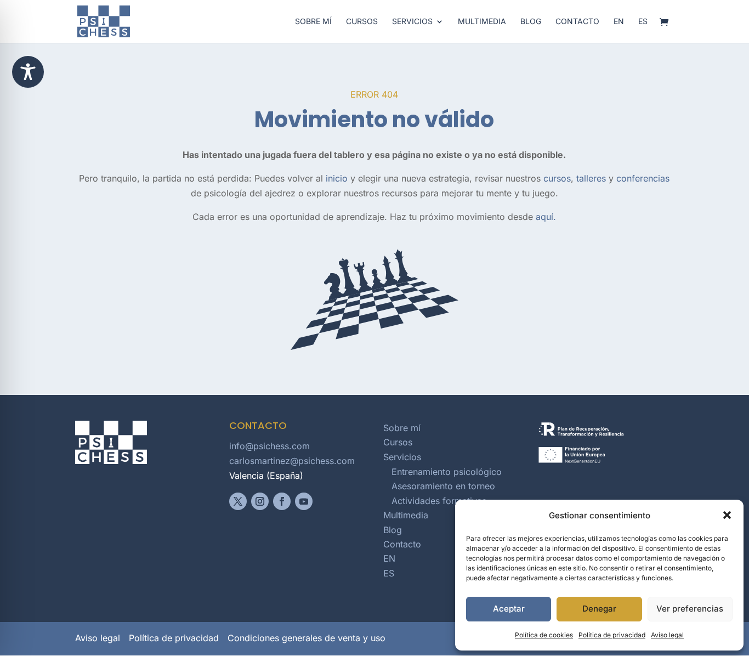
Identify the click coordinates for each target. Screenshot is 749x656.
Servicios (412, 22)
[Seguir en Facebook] (282, 501)
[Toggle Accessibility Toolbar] (28, 72)
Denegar (599, 608)
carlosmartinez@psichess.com (292, 460)
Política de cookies (544, 635)
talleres (591, 178)
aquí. (546, 216)
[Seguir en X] (238, 501)
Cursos (362, 22)
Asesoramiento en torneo (443, 485)
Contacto (577, 22)
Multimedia (482, 22)
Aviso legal (667, 635)
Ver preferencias (689, 608)
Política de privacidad (611, 635)
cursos (557, 178)
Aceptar (509, 608)
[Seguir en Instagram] (260, 501)
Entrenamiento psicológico (446, 471)
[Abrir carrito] (667, 22)
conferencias (642, 178)
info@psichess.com (269, 445)
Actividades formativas (438, 500)
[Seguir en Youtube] (304, 501)
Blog (530, 22)
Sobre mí (313, 22)
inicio (337, 178)
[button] (727, 515)
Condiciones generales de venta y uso (306, 637)
